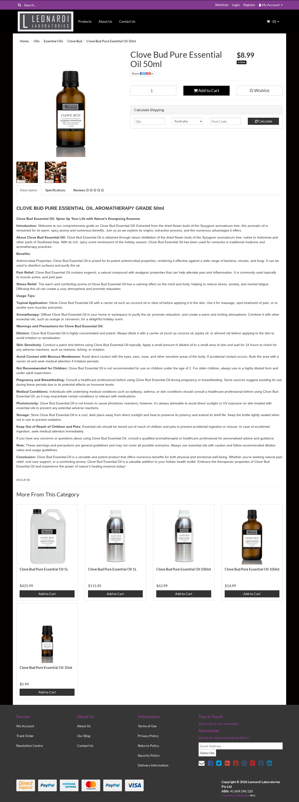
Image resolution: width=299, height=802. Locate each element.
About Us (105, 21)
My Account (25, 726)
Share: (136, 73)
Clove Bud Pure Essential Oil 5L (44, 569)
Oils (36, 41)
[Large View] (27, 172)
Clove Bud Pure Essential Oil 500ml (183, 569)
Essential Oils (53, 41)
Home (24, 41)
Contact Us (127, 21)
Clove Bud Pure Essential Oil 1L (112, 569)
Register (249, 5)
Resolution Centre (29, 746)
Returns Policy (148, 746)
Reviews (79, 190)
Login (236, 5)
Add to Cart (208, 90)
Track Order (25, 736)
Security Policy (149, 755)
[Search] (19, 4)
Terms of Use (147, 726)
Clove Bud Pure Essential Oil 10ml (46, 667)
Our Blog (83, 736)
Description (28, 190)
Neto (252, 795)
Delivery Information (153, 765)
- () (273, 21)
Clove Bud (74, 41)
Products (85, 21)
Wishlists (221, 5)
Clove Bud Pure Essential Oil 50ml (111, 41)
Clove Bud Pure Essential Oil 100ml (252, 569)
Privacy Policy (148, 736)
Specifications (55, 190)
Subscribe (207, 753)
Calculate (265, 121)
